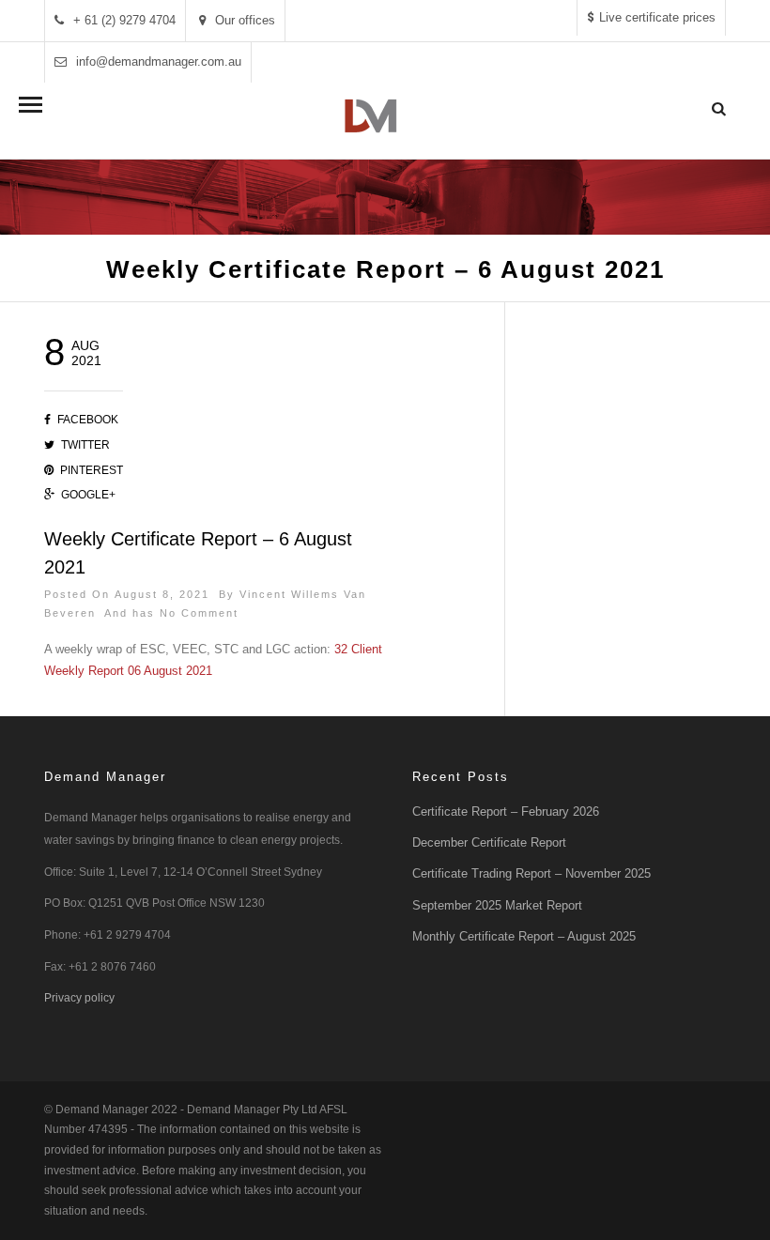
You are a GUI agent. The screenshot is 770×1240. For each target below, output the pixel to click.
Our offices (245, 20)
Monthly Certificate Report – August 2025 (524, 936)
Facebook (87, 419)
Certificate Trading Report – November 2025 (531, 873)
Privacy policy (79, 997)
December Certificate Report (489, 842)
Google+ (88, 494)
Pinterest (91, 470)
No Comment (199, 613)
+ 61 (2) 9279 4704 (124, 20)
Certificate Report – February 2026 (505, 811)
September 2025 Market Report (497, 905)
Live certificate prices (657, 17)
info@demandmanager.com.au (158, 61)
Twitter (85, 445)
